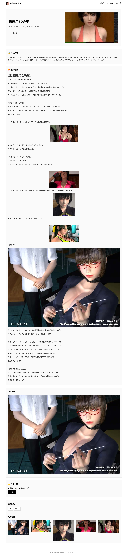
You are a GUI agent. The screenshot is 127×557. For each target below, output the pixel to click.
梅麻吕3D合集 (15, 3)
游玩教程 (110, 3)
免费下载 (118, 3)
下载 (12, 492)
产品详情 (101, 3)
